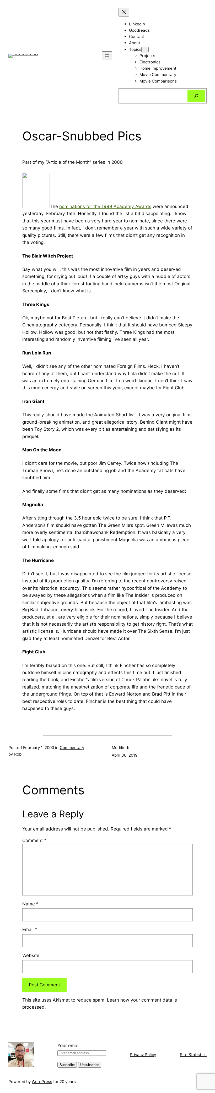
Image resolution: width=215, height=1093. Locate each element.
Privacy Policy (143, 1054)
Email (29, 929)
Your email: (69, 1045)
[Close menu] (124, 12)
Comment (34, 840)
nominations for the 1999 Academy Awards (105, 206)
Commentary (72, 747)
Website (30, 955)
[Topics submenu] (145, 49)
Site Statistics (193, 1054)
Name (30, 903)
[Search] (196, 96)
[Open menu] (107, 55)
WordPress (42, 1081)
